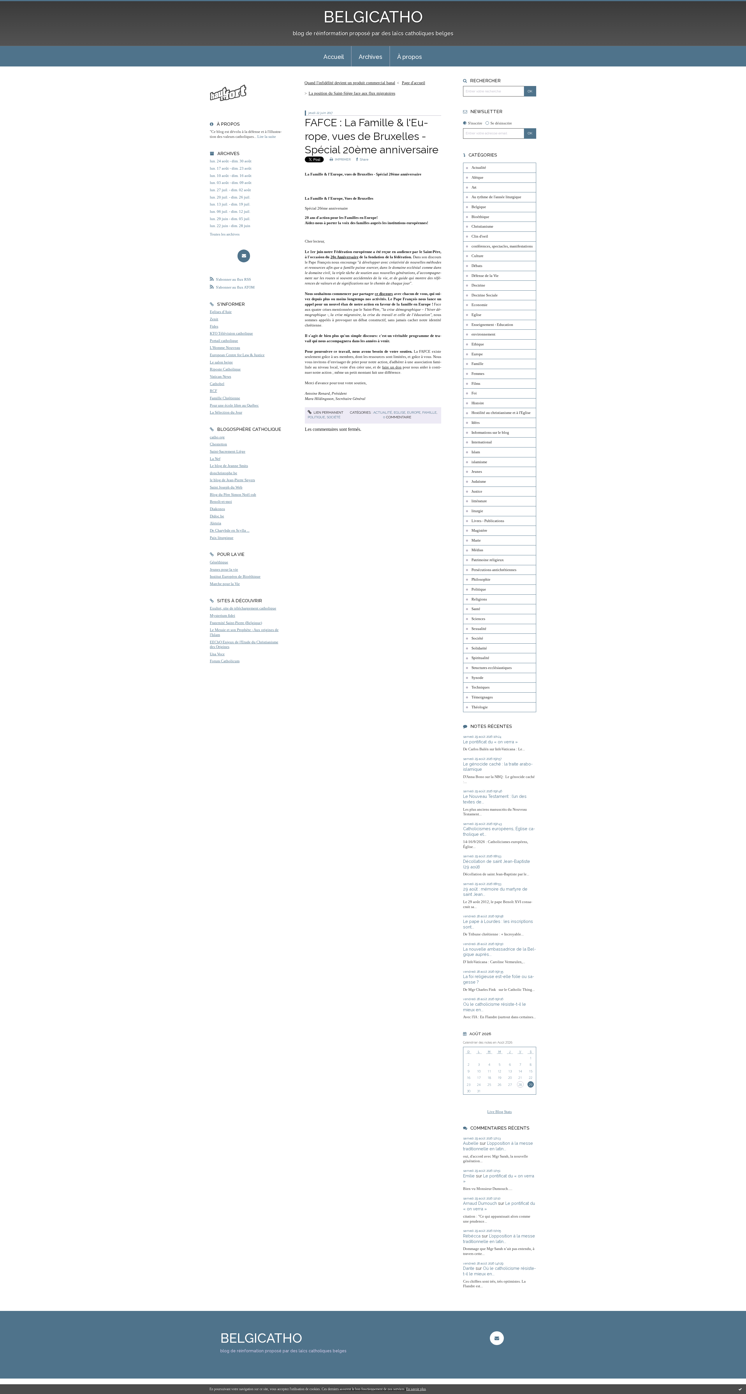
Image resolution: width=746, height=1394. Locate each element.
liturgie (477, 511)
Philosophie (480, 579)
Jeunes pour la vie (224, 570)
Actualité (382, 412)
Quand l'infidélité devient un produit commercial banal (350, 83)
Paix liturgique (221, 538)
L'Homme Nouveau (225, 348)
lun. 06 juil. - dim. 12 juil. (230, 212)
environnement (483, 334)
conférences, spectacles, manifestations (502, 246)
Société (333, 417)
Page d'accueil (413, 83)
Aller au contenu (18, 5)
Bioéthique (480, 217)
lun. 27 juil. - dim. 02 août (230, 190)
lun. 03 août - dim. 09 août (230, 183)
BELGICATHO (373, 16)
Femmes (477, 374)
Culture (477, 256)
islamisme (479, 462)
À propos (409, 56)
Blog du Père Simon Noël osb (233, 495)
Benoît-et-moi (221, 502)
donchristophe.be (223, 473)
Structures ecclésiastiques (491, 668)
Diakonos (217, 509)
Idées (475, 423)
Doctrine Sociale (484, 295)
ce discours (384, 294)
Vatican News (220, 377)
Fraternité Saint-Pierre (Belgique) (236, 623)
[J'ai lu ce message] (740, 1389)
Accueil (333, 56)
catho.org (217, 437)
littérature (479, 501)
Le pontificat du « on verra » (490, 741)
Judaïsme (478, 482)
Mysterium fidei (222, 616)
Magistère (479, 531)
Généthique (219, 562)
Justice (476, 491)
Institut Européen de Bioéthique (235, 577)
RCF (213, 391)
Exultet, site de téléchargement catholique (243, 608)
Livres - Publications (487, 521)
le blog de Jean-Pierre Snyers (232, 480)
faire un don (392, 367)
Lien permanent (328, 412)
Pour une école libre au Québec (234, 405)
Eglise (399, 412)
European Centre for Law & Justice (237, 355)
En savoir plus (416, 1389)
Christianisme (482, 226)
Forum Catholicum (225, 661)
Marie (476, 540)
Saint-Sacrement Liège (227, 452)
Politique (316, 417)
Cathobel (217, 384)
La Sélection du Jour (226, 412)
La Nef (215, 459)
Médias (477, 550)
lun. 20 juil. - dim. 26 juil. (230, 197)
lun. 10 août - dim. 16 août (230, 176)
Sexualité (478, 629)
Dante (468, 1268)
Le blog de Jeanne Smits (229, 466)
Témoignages (482, 697)
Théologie (479, 707)
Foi (474, 393)
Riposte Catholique (225, 369)
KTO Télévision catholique (231, 333)
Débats (476, 266)
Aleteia (215, 523)
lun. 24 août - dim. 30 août (230, 161)
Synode (477, 678)
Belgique (478, 207)
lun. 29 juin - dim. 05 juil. (230, 219)
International (481, 442)
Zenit (214, 319)
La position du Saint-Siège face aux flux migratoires (352, 93)
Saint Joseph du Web (226, 487)
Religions (479, 599)
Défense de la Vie (485, 276)
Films (475, 384)
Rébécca (472, 1235)
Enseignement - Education (492, 325)
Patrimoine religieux (487, 560)
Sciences (478, 619)
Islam (475, 452)
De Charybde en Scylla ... (229, 531)
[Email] (243, 256)
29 (530, 1084)
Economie (479, 305)
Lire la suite (266, 137)
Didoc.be (217, 516)
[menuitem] (333, 56)
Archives (370, 56)
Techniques (480, 687)
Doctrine (478, 285)
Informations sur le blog (490, 433)
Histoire (477, 403)
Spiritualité (480, 658)
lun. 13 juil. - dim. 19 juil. (230, 204)
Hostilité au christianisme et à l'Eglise (501, 413)
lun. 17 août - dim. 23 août (230, 168)
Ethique (477, 344)
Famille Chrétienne (225, 398)
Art (473, 187)
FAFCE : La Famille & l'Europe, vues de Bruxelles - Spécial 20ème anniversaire (372, 136)
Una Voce (217, 654)
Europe (413, 412)
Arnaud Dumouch (480, 1203)
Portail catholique (224, 341)
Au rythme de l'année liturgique (496, 197)
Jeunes (476, 472)
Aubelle (470, 1143)
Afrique (477, 177)
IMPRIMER (342, 159)
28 (520, 1084)
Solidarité (479, 648)
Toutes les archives (225, 234)
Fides (214, 326)
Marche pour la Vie (225, 584)
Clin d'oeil (479, 236)
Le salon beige (221, 362)
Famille (429, 412)
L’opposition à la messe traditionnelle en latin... (498, 1146)
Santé (475, 609)
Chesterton (218, 444)
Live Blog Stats (499, 1112)
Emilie (469, 1175)
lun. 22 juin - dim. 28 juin (230, 226)
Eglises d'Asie (221, 312)
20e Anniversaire (344, 257)
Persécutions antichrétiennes (493, 570)
